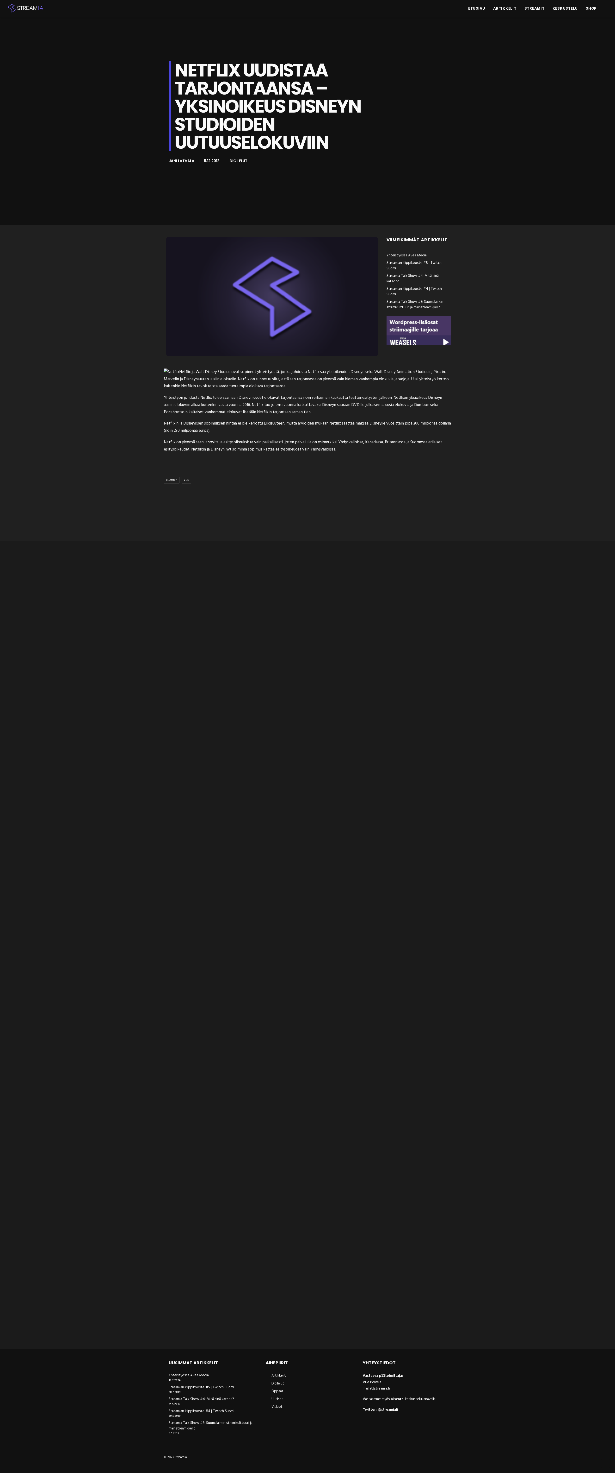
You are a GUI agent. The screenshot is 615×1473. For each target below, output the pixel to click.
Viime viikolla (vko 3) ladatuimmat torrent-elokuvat (220, 1132)
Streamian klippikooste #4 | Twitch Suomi (414, 291)
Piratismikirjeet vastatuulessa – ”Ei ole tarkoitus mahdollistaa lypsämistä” (244, 1333)
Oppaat (277, 1391)
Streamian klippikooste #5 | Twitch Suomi (414, 265)
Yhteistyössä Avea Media (407, 255)
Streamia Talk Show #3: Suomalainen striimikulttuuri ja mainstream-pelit (415, 304)
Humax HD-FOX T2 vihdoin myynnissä (205, 731)
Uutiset (277, 1399)
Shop (591, 8)
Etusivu (476, 8)
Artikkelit (505, 8)
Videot (277, 1407)
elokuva (171, 480)
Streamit (534, 8)
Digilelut (238, 160)
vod (186, 480)
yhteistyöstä (268, 372)
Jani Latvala (181, 160)
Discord (397, 1399)
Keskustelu (565, 8)
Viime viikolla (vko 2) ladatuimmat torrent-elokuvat (220, 932)
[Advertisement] (309, 513)
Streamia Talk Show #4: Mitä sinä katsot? (413, 278)
